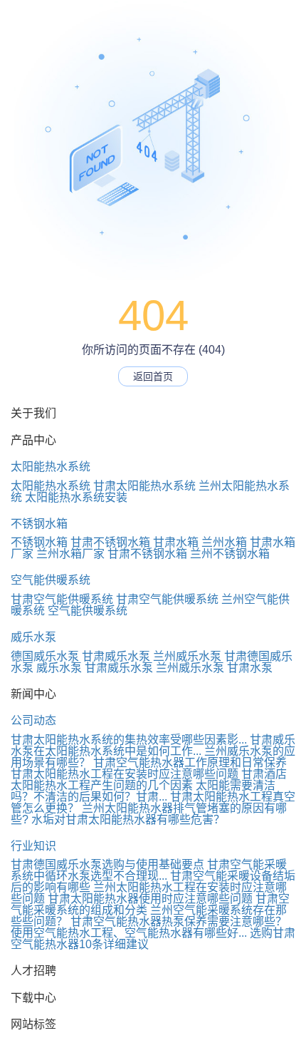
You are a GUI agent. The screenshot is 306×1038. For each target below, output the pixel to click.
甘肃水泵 (250, 668)
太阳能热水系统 (50, 467)
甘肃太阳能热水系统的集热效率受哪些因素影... (129, 740)
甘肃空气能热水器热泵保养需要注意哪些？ (178, 921)
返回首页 (153, 376)
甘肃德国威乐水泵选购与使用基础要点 (107, 864)
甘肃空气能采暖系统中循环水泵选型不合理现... (149, 870)
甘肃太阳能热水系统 (144, 486)
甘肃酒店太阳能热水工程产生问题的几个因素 (149, 779)
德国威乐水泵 (45, 656)
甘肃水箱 (176, 542)
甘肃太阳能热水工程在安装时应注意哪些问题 (124, 774)
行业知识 (33, 846)
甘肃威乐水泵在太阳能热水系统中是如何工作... (153, 745)
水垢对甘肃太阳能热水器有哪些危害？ (128, 819)
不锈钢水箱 (39, 524)
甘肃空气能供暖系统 (62, 599)
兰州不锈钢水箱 (230, 554)
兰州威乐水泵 (187, 656)
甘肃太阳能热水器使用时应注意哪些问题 (150, 899)
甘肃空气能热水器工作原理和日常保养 (190, 762)
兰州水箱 (224, 542)
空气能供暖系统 (50, 580)
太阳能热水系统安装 (76, 497)
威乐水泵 (33, 637)
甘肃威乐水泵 (116, 656)
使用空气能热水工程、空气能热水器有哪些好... (129, 933)
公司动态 (33, 720)
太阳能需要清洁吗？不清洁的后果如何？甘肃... (143, 791)
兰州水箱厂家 (70, 554)
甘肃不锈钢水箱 (110, 542)
